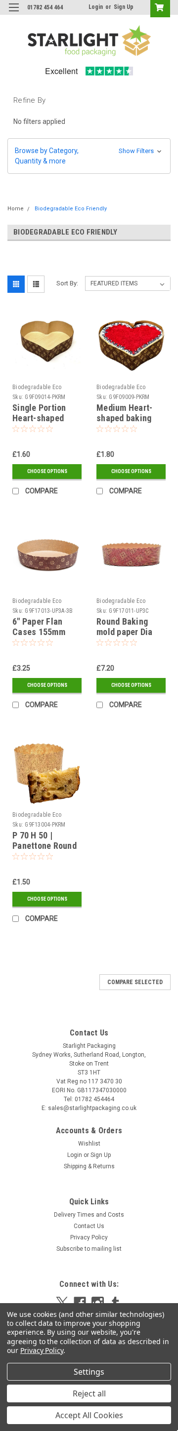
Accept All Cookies (89, 1415)
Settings (89, 1371)
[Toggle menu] (13, 13)
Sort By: (67, 283)
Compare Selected (135, 982)
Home (15, 208)
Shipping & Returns (89, 1166)
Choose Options (47, 471)
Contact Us (89, 1226)
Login (96, 6)
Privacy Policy (89, 1237)
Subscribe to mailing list (89, 1248)
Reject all (89, 1393)
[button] (89, 156)
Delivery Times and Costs (89, 1214)
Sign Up (124, 6)
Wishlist (89, 1143)
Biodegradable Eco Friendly (71, 208)
